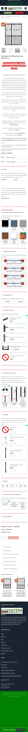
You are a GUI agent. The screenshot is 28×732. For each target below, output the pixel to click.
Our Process (4, 645)
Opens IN (7, 301)
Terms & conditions (5, 648)
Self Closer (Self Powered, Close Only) (14, 504)
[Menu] (2, 8)
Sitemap (3, 653)
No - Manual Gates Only (5, 503)
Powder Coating (14, 124)
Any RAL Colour (23, 240)
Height (2, 157)
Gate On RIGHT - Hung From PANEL (14, 271)
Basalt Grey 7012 (22, 228)
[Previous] (3, 33)
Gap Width (3, 179)
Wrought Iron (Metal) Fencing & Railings (11, 676)
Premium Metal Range (10, 149)
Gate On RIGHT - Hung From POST (14, 263)
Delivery (19, 135)
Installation (21, 133)
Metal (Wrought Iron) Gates (12, 16)
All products (4, 664)
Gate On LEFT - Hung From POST (14, 278)
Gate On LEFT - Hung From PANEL (14, 286)
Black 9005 (5, 227)
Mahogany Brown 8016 (5, 240)
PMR (4, 149)
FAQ (2, 639)
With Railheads (8, 146)
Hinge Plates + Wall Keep (5, 403)
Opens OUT (20, 301)
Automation (4, 667)
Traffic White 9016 (14, 240)
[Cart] (25, 8)
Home (2, 16)
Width (2, 161)
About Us (17, 624)
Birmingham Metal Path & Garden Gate (21, 591)
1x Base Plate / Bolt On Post (23, 403)
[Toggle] (2, 547)
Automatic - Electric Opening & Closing (22, 505)
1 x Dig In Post (14, 403)
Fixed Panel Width (5, 198)
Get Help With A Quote (7, 650)
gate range (20, 87)
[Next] (24, 33)
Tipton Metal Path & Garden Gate (7, 591)
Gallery (17, 130)
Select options (7, 595)
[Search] (6, 8)
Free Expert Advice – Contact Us (9, 662)
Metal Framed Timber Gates (8, 670)
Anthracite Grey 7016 (14, 228)
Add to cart (13, 537)
